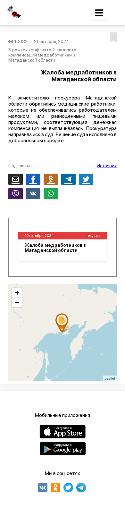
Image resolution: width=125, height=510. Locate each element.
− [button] (17, 302)
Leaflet (109, 378)
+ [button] (17, 293)
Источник (107, 165)
